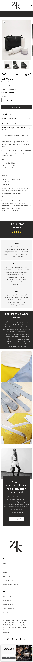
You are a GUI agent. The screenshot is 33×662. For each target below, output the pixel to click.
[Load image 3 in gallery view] (25, 65)
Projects (6, 568)
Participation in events (10, 584)
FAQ (4, 564)
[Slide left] (2, 66)
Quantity (3, 96)
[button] (2, 5)
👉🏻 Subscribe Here (8, 657)
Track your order (8, 580)
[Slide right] (31, 66)
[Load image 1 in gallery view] (8, 65)
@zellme (21, 512)
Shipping (10, 81)
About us (6, 572)
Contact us (6, 576)
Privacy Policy (7, 600)
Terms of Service (8, 608)
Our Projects (16, 519)
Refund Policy (7, 596)
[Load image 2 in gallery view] (16, 65)
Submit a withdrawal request (12, 613)
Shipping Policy (8, 604)
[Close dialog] (31, 646)
